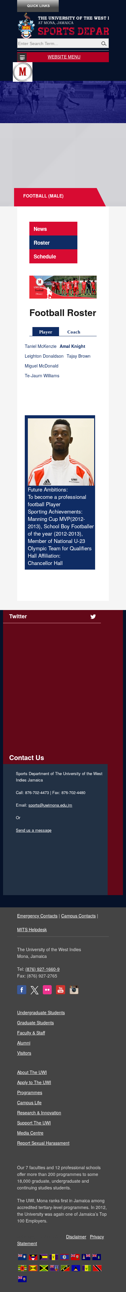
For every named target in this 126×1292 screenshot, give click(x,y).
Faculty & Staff (31, 1033)
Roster (42, 242)
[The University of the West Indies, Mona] (63, 25)
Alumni (23, 1043)
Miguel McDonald (41, 366)
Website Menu (64, 57)
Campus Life (29, 1102)
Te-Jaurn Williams (42, 376)
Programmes (29, 1092)
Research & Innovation (39, 1112)
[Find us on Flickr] (47, 992)
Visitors (24, 1053)
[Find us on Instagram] (74, 992)
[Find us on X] (35, 992)
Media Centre (30, 1133)
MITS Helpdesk (32, 929)
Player (45, 332)
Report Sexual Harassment (43, 1143)
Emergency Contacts (37, 916)
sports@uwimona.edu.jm (50, 805)
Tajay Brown (79, 356)
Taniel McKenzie (41, 346)
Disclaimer (76, 1237)
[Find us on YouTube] (60, 992)
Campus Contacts (78, 916)
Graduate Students (35, 1022)
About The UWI (32, 1072)
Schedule (45, 256)
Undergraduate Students (41, 1012)
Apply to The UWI (34, 1082)
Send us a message (33, 830)
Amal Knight (72, 346)
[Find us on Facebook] (21, 992)
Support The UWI (34, 1123)
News (40, 228)
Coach (73, 332)
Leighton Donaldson (44, 356)
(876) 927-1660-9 (42, 969)
